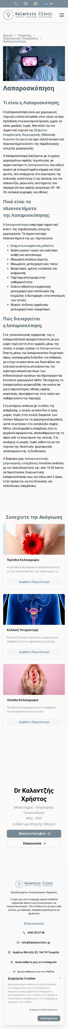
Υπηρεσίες (24, 35)
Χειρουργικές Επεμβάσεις (21, 38)
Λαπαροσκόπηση (14, 41)
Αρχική (7, 35)
